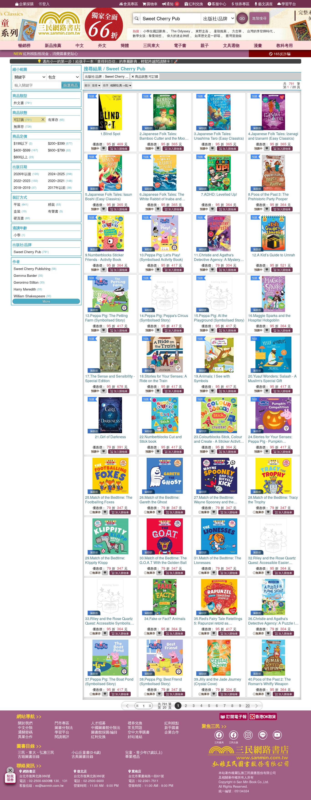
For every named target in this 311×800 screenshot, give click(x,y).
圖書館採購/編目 (104, 732)
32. (272, 562)
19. (212, 378)
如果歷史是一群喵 (207, 35)
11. (217, 259)
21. (110, 436)
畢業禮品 (132, 756)
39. (217, 681)
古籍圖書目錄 (29, 756)
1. (110, 133)
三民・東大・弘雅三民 (36, 752)
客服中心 (219, 3)
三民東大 (151, 45)
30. (163, 560)
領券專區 (242, 3)
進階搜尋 (259, 18)
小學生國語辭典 (154, 31)
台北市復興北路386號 (34, 776)
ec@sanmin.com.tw (49, 785)
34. (164, 618)
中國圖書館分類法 (105, 727)
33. (109, 623)
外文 (102, 45)
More (46, 301)
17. (110, 378)
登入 (46, 3)
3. (219, 136)
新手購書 (171, 727)
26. (159, 499)
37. (109, 681)
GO (242, 18)
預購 (91, 96)
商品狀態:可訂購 (146, 76)
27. (214, 502)
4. (273, 136)
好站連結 (135, 736)
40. (269, 681)
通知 (172, 3)
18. (163, 378)
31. (217, 560)
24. (270, 441)
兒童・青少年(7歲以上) (143, 752)
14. (164, 318)
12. (273, 254)
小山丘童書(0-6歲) (86, 752)
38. (161, 681)
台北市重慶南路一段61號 (146, 776)
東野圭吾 (202, 31)
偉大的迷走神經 (178, 35)
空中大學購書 (139, 732)
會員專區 (130, 3)
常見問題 (135, 727)
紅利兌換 (196, 3)
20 (248, 705)
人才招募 (98, 722)
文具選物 (231, 45)
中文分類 (25, 727)
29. (105, 560)
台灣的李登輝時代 (260, 31)
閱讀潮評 (62, 736)
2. (163, 138)
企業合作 (171, 732)
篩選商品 (70, 85)
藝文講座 (265, 3)
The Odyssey (180, 31)
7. (219, 194)
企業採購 (26, 3)
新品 (53, 45)
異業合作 (25, 736)
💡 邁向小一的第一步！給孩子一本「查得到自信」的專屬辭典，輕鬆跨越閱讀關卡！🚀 (85, 61)
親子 (205, 45)
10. (161, 257)
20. (272, 378)
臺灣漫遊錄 (234, 35)
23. (218, 441)
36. (272, 623)
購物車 (152, 3)
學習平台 (288, 3)
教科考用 (284, 45)
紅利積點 (171, 722)
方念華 (237, 31)
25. (108, 499)
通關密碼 (25, 732)
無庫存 (96, 512)
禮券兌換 (135, 722)
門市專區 (62, 722)
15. (219, 318)
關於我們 (25, 722)
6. (163, 199)
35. (218, 623)
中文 (80, 45)
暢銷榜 (24, 45)
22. (161, 439)
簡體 (125, 45)
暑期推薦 (220, 31)
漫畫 (258, 45)
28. (273, 499)
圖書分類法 (64, 727)
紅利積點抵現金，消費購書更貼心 (46, 53)
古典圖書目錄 (82, 756)
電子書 (180, 45)
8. (268, 196)
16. (269, 318)
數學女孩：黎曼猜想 (147, 35)
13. (106, 318)
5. (108, 196)
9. (104, 257)
